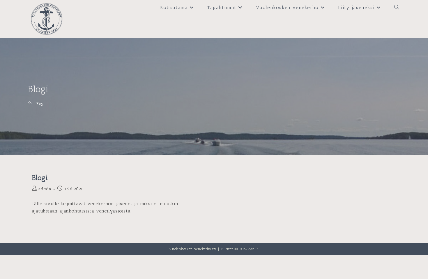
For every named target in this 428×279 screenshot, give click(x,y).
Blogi (40, 104)
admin (44, 188)
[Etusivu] (30, 104)
